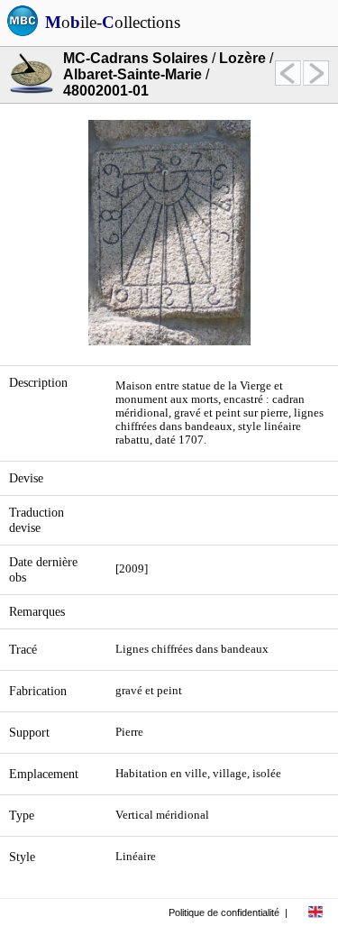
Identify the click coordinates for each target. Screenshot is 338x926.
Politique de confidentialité (224, 912)
